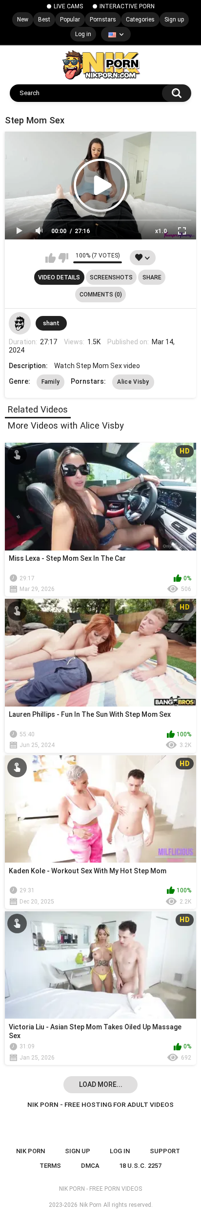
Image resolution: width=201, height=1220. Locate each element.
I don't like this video (63, 258)
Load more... (100, 1084)
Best (44, 19)
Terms (50, 1165)
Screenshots (111, 277)
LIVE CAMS (68, 6)
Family (50, 381)
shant (51, 323)
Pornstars (103, 19)
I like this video (50, 258)
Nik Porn (90, 1204)
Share (151, 277)
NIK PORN (30, 1151)
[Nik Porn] (100, 64)
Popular (70, 19)
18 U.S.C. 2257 (140, 1165)
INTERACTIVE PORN (127, 6)
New (22, 19)
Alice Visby (133, 381)
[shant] (20, 323)
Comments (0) (101, 294)
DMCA (90, 1165)
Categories (140, 19)
